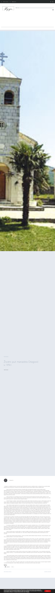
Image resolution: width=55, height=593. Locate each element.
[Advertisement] (27, 19)
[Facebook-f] (51, 2)
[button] (53, 10)
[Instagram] (53, 2)
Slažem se (47, 590)
